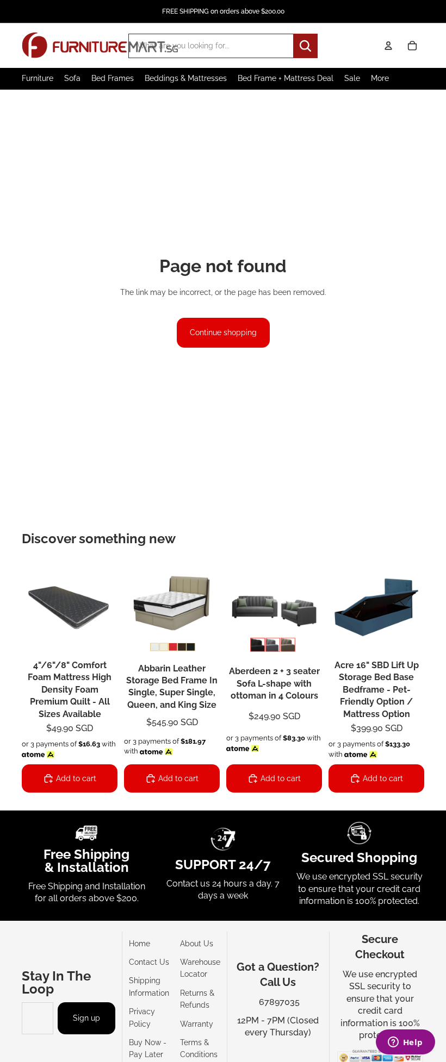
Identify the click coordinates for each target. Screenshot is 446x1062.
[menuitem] (380, 78)
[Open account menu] (388, 46)
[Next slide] (109, 607)
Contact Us (149, 962)
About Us (196, 943)
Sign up (86, 1018)
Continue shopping (223, 332)
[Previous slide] (30, 607)
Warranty (196, 1024)
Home (139, 943)
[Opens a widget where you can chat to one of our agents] (405, 1043)
